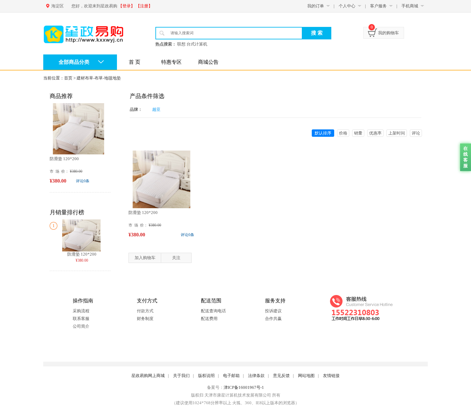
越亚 (156, 109)
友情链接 (331, 375)
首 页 (134, 62)
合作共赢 (273, 318)
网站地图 (306, 375)
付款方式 (145, 310)
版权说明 (206, 375)
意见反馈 (281, 375)
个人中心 (347, 6)
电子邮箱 (231, 375)
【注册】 (144, 6)
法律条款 (256, 375)
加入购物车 (145, 257)
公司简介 (81, 326)
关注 (176, 257)
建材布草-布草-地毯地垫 (99, 78)
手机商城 (409, 6)
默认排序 (323, 133)
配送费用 (209, 318)
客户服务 (378, 6)
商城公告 (208, 62)
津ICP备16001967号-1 (244, 387)
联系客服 (81, 318)
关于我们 (181, 375)
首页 (68, 78)
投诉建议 (273, 310)
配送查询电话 (213, 310)
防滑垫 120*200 (64, 158)
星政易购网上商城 (148, 375)
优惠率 (375, 133)
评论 (416, 133)
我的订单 (315, 6)
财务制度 (145, 318)
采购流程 (81, 310)
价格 (343, 133)
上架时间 (396, 133)
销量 (358, 133)
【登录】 (126, 6)
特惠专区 (171, 62)
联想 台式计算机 (192, 44)
